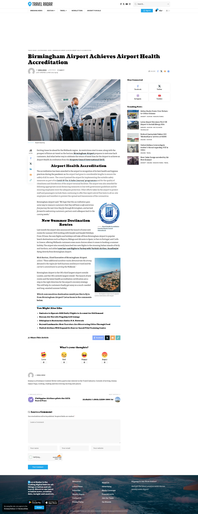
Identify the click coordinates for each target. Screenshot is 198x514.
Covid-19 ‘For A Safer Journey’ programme (77, 180)
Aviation (149, 116)
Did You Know (157, 127)
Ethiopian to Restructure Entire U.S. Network (61, 321)
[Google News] (126, 4)
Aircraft (143, 116)
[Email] (164, 71)
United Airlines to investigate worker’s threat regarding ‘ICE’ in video (154, 147)
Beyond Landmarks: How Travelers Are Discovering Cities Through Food (74, 324)
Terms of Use (23, 509)
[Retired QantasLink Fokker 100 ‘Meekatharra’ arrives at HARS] (133, 137)
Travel (149, 153)
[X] (123, 4)
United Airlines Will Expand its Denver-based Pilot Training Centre (72, 328)
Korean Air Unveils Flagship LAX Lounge (59, 317)
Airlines (143, 139)
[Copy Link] (30, 180)
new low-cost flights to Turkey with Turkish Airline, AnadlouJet (88, 248)
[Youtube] (159, 97)
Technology (144, 129)
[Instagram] (129, 4)
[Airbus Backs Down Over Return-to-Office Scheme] (133, 114)
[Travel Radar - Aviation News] (40, 4)
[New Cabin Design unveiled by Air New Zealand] (133, 160)
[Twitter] (159, 87)
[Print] (168, 71)
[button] (39, 507)
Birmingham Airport (84, 153)
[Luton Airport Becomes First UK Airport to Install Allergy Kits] (133, 125)
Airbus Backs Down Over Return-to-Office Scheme (154, 112)
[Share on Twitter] (161, 71)
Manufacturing (158, 116)
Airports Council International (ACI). (87, 160)
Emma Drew (42, 70)
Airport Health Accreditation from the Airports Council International (108, 228)
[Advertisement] (99, 30)
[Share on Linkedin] (30, 169)
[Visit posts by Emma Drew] (31, 71)
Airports (143, 127)
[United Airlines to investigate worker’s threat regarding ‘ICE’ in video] (133, 148)
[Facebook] (121, 4)
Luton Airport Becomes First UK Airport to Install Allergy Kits (153, 123)
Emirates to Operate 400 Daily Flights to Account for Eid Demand (71, 313)
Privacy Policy (9, 509)
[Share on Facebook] (157, 71)
